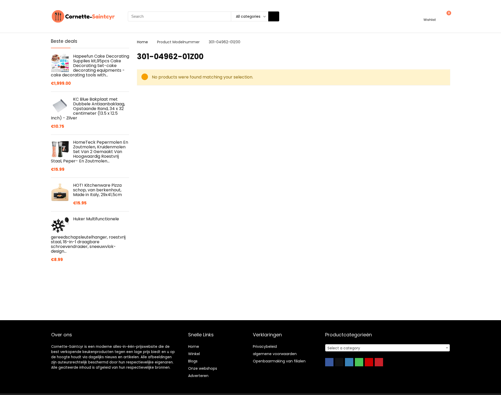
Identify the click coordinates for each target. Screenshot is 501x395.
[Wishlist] (429, 14)
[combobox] (387, 347)
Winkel (194, 353)
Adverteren (198, 375)
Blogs (193, 361)
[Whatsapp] (359, 362)
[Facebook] (329, 362)
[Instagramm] (349, 362)
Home (142, 42)
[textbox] (387, 348)
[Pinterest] (379, 362)
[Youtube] (369, 362)
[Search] (273, 16)
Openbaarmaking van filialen (279, 361)
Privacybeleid (265, 346)
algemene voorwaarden (275, 353)
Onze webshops (202, 368)
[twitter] (339, 362)
